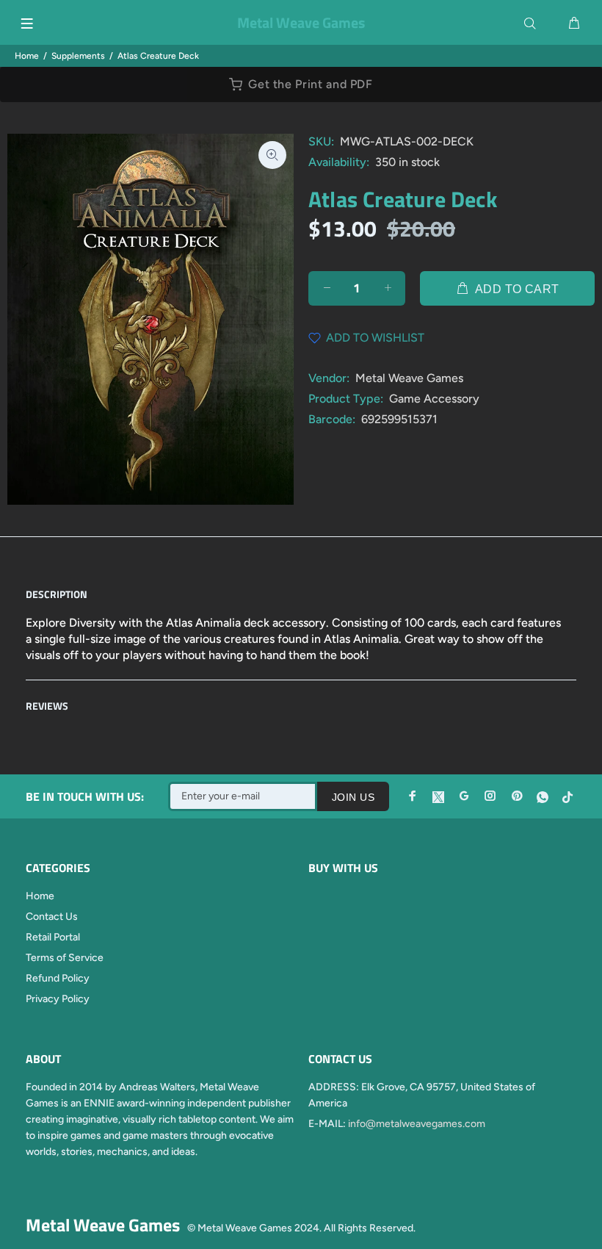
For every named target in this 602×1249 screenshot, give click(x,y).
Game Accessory (434, 399)
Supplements (78, 56)
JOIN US (353, 797)
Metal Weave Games (409, 378)
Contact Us (52, 916)
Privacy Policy (58, 999)
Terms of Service (65, 957)
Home (27, 56)
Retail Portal (53, 937)
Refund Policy (58, 978)
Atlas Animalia (361, 639)
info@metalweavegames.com (416, 1123)
